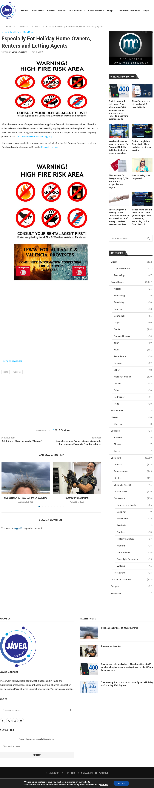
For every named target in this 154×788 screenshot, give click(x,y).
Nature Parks (134, 552)
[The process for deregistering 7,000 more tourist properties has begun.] (119, 165)
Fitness (133, 444)
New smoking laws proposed (141, 177)
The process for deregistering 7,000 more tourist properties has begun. (118, 181)
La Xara (133, 363)
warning (17, 372)
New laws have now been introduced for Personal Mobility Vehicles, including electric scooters (119, 147)
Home (24, 10)
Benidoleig (133, 302)
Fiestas (133, 478)
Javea (133, 349)
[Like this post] (56, 430)
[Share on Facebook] (59, 430)
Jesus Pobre (133, 356)
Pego (133, 403)
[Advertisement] (51, 330)
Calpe (133, 322)
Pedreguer (133, 397)
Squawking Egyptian (77, 498)
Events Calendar (56, 10)
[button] (5, 484)
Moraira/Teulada (133, 376)
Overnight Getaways (134, 559)
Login (146, 10)
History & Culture (134, 538)
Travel (133, 451)
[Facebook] (136, 31)
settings (104, 784)
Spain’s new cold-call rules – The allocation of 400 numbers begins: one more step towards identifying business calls (118, 110)
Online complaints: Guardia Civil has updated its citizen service (141, 145)
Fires (5, 372)
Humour (131, 417)
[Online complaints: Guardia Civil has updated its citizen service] (142, 130)
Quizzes (133, 424)
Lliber (133, 369)
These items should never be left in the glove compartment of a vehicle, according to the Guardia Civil (142, 217)
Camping (134, 511)
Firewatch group (49, 147)
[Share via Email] (68, 430)
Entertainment (133, 471)
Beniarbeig (133, 295)
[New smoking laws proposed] (142, 165)
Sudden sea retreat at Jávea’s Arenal (25, 498)
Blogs (109, 10)
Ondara (133, 383)
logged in (18, 528)
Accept (121, 783)
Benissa (133, 309)
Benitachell (133, 315)
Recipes (131, 586)
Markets (134, 545)
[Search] (152, 31)
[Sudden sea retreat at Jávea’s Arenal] (26, 478)
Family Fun (134, 518)
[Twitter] (139, 31)
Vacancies (131, 593)
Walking (134, 565)
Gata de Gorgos (133, 336)
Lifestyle (131, 430)
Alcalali (133, 288)
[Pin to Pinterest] (65, 430)
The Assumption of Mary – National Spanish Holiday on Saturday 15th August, (127, 684)
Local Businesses (133, 484)
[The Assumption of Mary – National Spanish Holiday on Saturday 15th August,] (89, 687)
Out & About (76, 10)
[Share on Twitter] (62, 430)
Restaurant (133, 572)
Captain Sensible (133, 268)
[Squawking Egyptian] (77, 478)
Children (133, 464)
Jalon (133, 342)
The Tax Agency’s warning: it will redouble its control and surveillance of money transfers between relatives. (119, 217)
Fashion (133, 437)
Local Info (37, 10)
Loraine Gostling (19, 51)
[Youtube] (146, 31)
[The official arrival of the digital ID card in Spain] (142, 90)
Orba (133, 390)
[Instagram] (142, 31)
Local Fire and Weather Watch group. (34, 136)
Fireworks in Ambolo (12, 360)
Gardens (134, 532)
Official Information (128, 10)
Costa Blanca (131, 282)
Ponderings (133, 275)
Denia (133, 329)
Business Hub (96, 10)
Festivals (134, 525)
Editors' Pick (131, 410)
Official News (133, 491)
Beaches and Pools (134, 505)
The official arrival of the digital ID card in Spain (141, 104)
